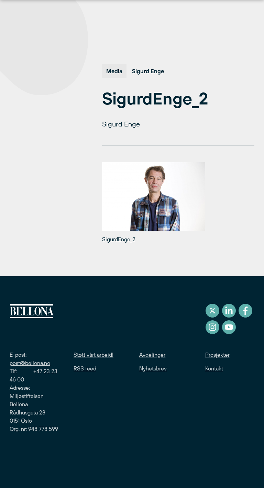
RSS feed (85, 368)
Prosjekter (217, 355)
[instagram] (212, 327)
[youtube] (229, 327)
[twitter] (212, 311)
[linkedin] (229, 311)
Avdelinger (152, 355)
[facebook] (245, 311)
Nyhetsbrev (153, 368)
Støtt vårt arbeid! (93, 355)
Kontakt (214, 368)
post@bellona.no (30, 363)
